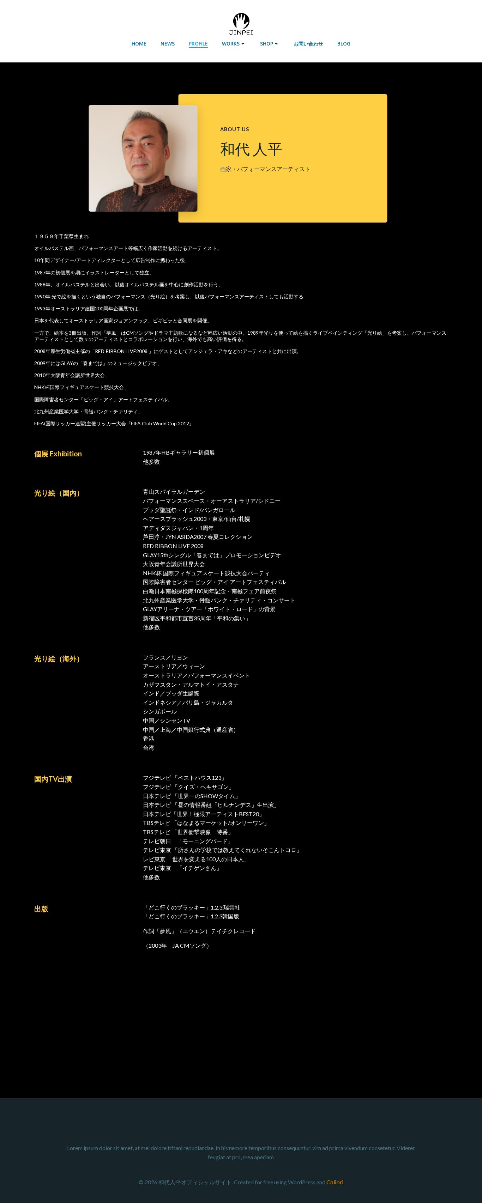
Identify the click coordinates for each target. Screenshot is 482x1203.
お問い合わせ (308, 43)
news (168, 43)
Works (231, 43)
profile (198, 43)
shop (266, 43)
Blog (343, 43)
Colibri (334, 1182)
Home (139, 43)
